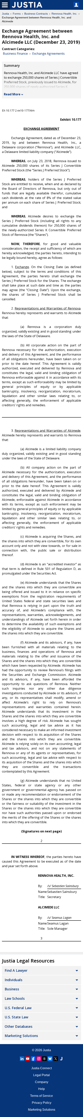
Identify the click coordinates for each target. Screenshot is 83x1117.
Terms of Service (41, 1095)
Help (41, 1089)
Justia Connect (41, 1068)
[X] (55, 1058)
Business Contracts (36, 13)
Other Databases (18, 1026)
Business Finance (15, 53)
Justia (5, 13)
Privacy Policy (41, 1102)
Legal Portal (41, 1075)
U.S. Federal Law (18, 1008)
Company (41, 1082)
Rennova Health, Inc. (64, 13)
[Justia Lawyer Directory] (61, 1058)
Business (12, 989)
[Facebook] (33, 1058)
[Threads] (44, 1058)
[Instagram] (38, 1058)
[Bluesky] (50, 1058)
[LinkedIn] (22, 1058)
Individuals (13, 979)
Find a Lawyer (16, 970)
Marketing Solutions (21, 1035)
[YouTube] (27, 1058)
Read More (12, 94)
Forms (17, 13)
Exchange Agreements (48, 53)
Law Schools (15, 998)
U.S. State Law (16, 1017)
